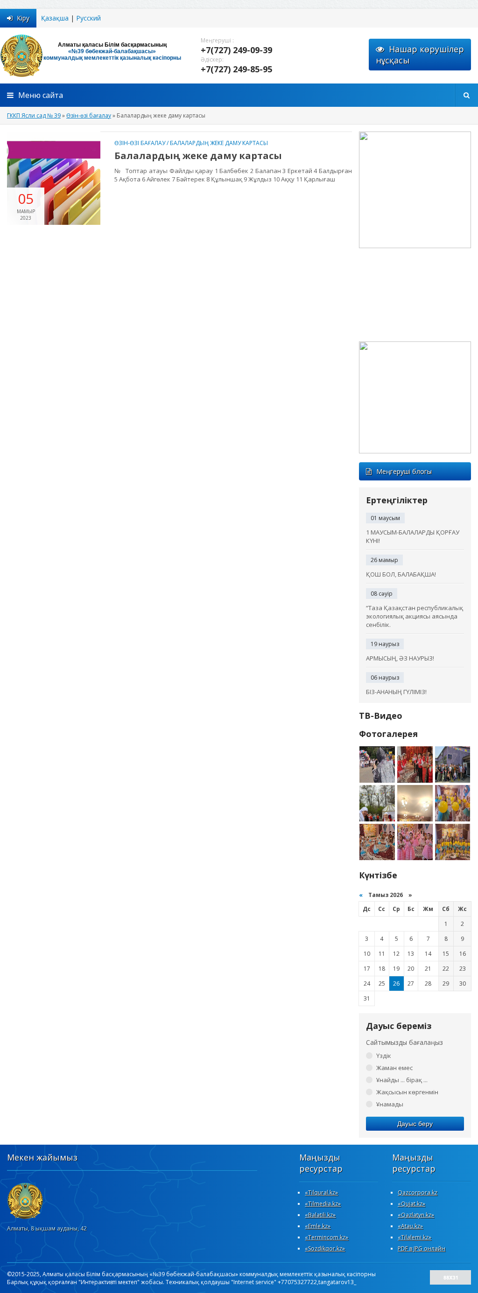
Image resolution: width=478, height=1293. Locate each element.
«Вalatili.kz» (320, 1215)
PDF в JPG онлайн (421, 1248)
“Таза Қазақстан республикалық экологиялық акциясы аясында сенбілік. (414, 616)
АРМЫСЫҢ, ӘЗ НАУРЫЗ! (400, 658)
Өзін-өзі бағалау (139, 143)
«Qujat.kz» (411, 1204)
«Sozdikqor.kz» (325, 1248)
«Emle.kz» (317, 1226)
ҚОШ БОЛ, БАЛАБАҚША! (401, 574)
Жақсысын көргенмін (407, 1092)
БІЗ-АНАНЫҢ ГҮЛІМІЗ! (396, 692)
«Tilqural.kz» (321, 1192)
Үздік (383, 1055)
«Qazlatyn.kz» (416, 1215)
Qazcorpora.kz (417, 1192)
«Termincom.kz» (326, 1237)
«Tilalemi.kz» (414, 1237)
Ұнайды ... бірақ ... (402, 1080)
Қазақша (55, 18)
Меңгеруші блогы (404, 471)
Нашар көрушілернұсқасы (420, 54)
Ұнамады (389, 1104)
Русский (88, 18)
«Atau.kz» (410, 1226)
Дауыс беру (415, 1123)
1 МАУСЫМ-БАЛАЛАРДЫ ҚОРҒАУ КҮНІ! (412, 536)
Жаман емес (394, 1068)
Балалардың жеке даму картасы (219, 143)
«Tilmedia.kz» (323, 1204)
